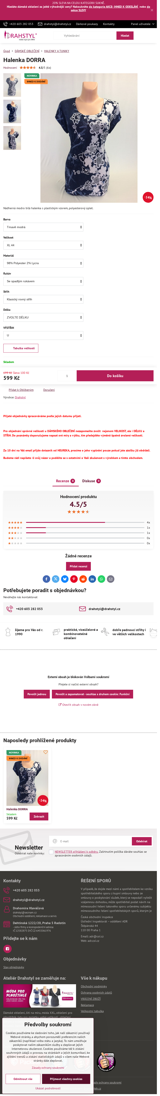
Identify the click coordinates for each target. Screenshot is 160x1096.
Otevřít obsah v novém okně (79, 705)
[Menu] (152, 35)
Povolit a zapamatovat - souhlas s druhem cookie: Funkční (93, 694)
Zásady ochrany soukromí (105, 1082)
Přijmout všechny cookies (66, 1079)
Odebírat (141, 841)
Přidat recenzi (78, 566)
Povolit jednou (37, 694)
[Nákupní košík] (142, 35)
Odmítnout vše (23, 1079)
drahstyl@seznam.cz (25, 912)
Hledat (125, 35)
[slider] (28, 67)
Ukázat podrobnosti (48, 1088)
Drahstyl (20, 397)
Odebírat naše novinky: (29, 853)
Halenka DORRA (17, 809)
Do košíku (115, 375)
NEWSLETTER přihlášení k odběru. (76, 852)
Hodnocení (10, 68)
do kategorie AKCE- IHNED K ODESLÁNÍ (114, 7)
